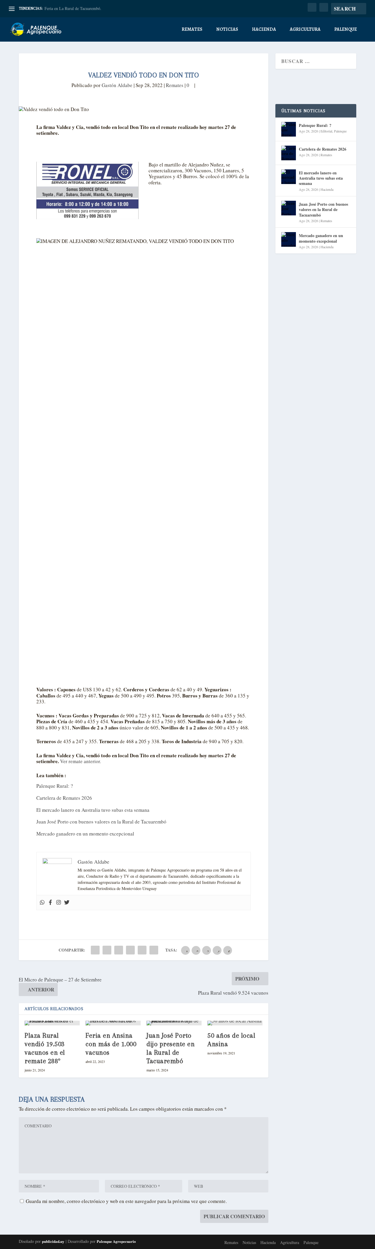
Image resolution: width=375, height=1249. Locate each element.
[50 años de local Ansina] (234, 1023)
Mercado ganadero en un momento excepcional (85, 833)
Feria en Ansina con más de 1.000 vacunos (111, 1044)
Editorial (326, 131)
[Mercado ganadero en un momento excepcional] (288, 239)
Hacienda (264, 30)
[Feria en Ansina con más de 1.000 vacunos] (113, 1023)
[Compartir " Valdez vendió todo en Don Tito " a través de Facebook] (95, 950)
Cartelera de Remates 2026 (64, 797)
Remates (192, 30)
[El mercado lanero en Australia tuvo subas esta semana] (288, 176)
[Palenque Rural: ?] (288, 129)
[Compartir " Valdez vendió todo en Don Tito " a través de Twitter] (107, 950)
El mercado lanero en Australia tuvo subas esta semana (92, 809)
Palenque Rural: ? (54, 785)
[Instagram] (58, 903)
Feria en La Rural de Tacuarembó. (73, 8)
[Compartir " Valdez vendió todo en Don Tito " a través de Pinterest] (119, 950)
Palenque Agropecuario (116, 1241)
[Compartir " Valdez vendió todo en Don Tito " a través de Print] (154, 950)
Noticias (227, 30)
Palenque (345, 30)
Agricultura (305, 30)
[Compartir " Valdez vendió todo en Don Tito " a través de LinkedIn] (130, 950)
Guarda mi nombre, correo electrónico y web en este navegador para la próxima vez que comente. (126, 1201)
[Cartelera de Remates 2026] (288, 153)
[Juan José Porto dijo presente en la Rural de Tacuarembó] (174, 1023)
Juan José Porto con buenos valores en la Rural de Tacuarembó (101, 821)
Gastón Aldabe (117, 85)
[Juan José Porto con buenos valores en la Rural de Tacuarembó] (288, 208)
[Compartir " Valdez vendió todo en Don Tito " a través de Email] (142, 950)
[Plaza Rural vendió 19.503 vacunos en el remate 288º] (52, 1023)
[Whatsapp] (42, 903)
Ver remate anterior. (80, 761)
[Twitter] (66, 903)
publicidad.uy (53, 1241)
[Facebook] (50, 903)
